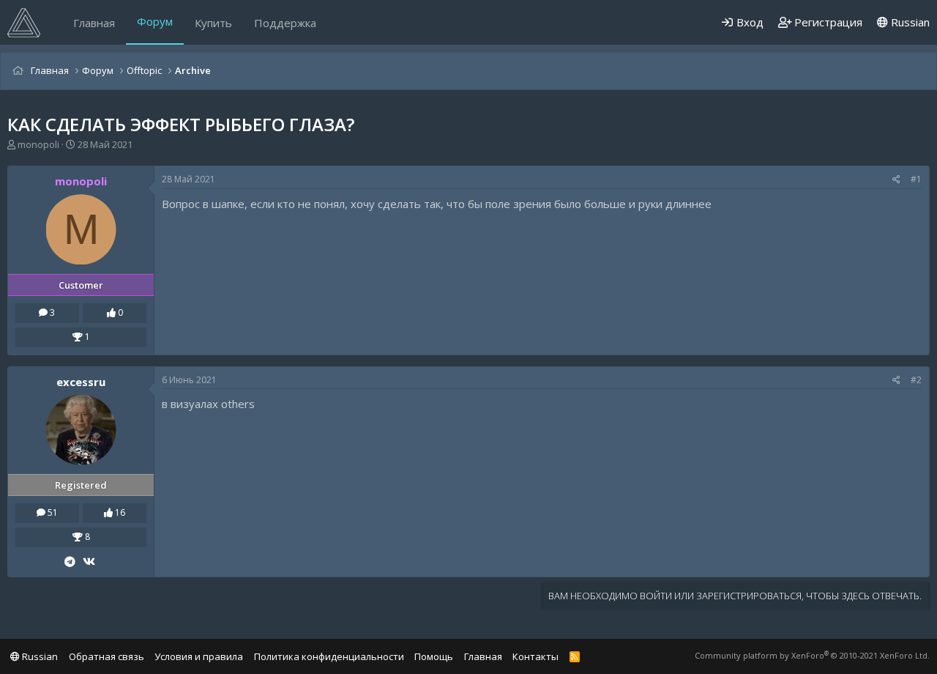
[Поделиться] (896, 179)
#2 (916, 380)
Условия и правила (198, 656)
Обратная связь (106, 656)
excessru (80, 381)
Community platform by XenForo (812, 655)
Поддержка (285, 22)
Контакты (535, 656)
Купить (213, 22)
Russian (909, 22)
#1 (916, 179)
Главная (94, 22)
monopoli (38, 144)
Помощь (433, 656)
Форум (155, 21)
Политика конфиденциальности (329, 656)
